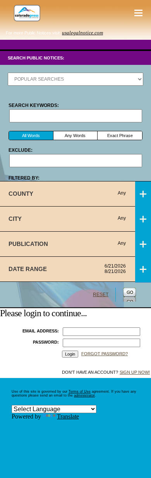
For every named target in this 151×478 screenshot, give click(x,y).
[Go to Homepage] (25, 13)
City (67, 218)
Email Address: (40, 331)
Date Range (67, 268)
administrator (84, 395)
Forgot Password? (104, 353)
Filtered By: (24, 178)
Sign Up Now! (135, 372)
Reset (100, 294)
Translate (68, 416)
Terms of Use (80, 391)
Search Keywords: (34, 105)
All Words (31, 135)
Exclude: (21, 150)
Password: (46, 342)
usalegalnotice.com (82, 33)
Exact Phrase (120, 135)
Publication (67, 244)
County (67, 193)
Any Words (75, 135)
